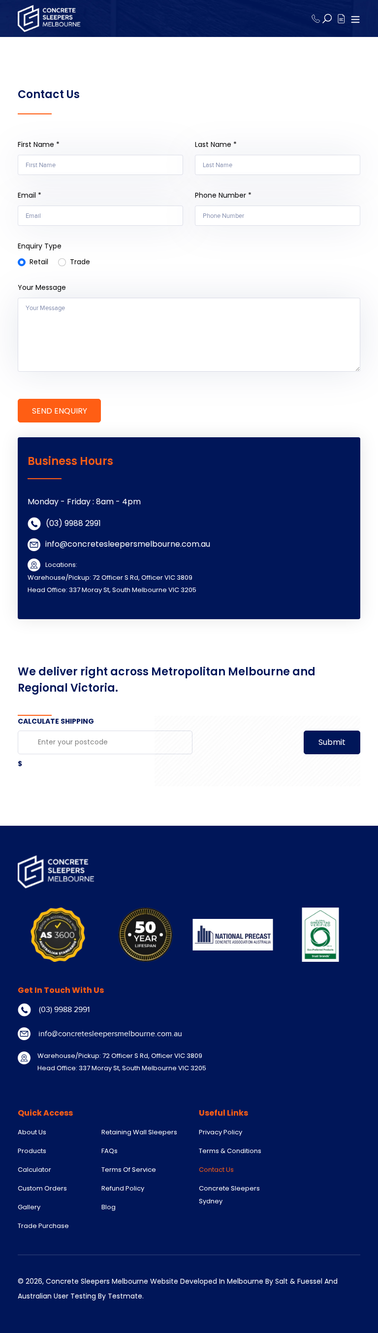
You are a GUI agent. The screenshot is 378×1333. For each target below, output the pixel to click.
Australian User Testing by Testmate (80, 1296)
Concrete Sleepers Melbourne (97, 1281)
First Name (39, 144)
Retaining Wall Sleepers (139, 1132)
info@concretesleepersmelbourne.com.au (127, 544)
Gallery (29, 1207)
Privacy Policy (220, 1132)
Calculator (34, 1169)
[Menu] (355, 18)
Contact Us (216, 1169)
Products (32, 1151)
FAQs (109, 1151)
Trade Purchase (43, 1225)
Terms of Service (128, 1169)
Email (29, 195)
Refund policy (122, 1188)
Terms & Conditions (230, 1151)
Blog (108, 1207)
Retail (39, 262)
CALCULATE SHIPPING (56, 721)
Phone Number (223, 195)
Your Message (42, 287)
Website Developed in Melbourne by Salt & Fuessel (236, 1281)
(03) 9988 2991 (73, 523)
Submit (332, 742)
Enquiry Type (40, 246)
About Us (32, 1132)
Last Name (216, 144)
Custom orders (42, 1188)
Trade (80, 262)
